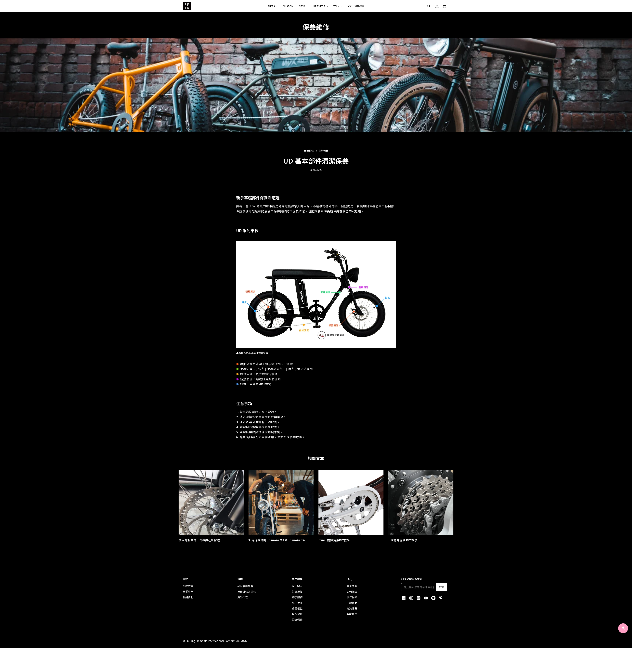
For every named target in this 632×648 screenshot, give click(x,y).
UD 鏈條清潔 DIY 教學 (402, 540)
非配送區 (352, 614)
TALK (336, 6)
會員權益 (297, 608)
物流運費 (352, 608)
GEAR (302, 6)
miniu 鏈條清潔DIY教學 (334, 540)
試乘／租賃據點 (355, 6)
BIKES (271, 6)
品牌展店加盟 (245, 586)
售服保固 (352, 603)
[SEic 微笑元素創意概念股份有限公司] (187, 6)
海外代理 (242, 597)
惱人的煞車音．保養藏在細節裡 (199, 540)
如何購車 (352, 592)
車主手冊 (297, 603)
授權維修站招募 (246, 592)
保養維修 (309, 150)
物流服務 (297, 597)
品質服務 (188, 592)
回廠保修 (297, 620)
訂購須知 (297, 592)
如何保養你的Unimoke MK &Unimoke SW (277, 540)
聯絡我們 (188, 597)
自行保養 (323, 150)
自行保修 (297, 614)
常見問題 (352, 586)
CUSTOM (288, 6)
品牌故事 (188, 586)
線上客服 (297, 586)
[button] (444, 6)
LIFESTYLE (319, 6)
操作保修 (352, 597)
